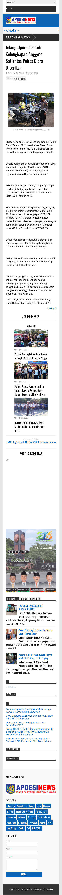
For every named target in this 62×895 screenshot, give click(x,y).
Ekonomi (46, 806)
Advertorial (22, 806)
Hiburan (9, 811)
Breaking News (18, 37)
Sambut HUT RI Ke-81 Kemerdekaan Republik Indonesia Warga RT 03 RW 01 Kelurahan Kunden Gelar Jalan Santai (30, 732)
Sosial (22, 828)
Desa (39, 806)
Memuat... (11, 687)
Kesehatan (11, 817)
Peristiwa (22, 823)
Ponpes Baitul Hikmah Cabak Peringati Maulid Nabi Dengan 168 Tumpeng (35, 656)
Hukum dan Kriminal (24, 811)
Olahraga (32, 817)
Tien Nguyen (48, 890)
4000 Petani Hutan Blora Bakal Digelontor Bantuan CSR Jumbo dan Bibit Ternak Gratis (28, 740)
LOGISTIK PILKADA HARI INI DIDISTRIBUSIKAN (31, 607)
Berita (32, 806)
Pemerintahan (44, 817)
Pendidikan (11, 823)
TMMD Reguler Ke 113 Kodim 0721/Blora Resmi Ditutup (31, 442)
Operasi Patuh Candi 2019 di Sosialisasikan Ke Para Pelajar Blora (29, 426)
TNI (28, 828)
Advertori (10, 806)
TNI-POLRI (20, 73)
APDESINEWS (27, 890)
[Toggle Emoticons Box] (7, 460)
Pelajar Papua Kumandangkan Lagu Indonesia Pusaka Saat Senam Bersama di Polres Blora (29, 390)
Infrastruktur (41, 811)
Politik (42, 823)
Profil (49, 823)
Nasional (21, 817)
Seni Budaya (11, 828)
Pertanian (33, 823)
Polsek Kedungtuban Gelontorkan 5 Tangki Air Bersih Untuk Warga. (30, 356)
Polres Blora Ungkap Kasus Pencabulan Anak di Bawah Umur (36, 632)
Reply (10, 73)
